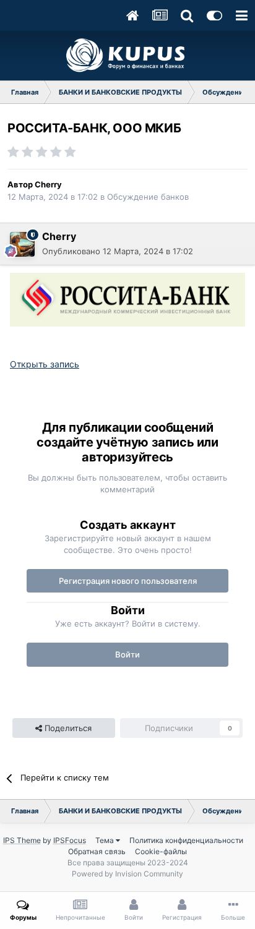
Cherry (48, 184)
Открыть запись (44, 364)
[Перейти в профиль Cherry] (22, 244)
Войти (127, 654)
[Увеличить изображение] (127, 298)
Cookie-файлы (161, 851)
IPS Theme (22, 840)
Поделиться (67, 728)
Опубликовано (117, 251)
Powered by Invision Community (127, 873)
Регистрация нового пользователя (128, 581)
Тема (105, 840)
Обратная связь (97, 851)
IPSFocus (69, 840)
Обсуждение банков (148, 197)
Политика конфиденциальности (186, 840)
